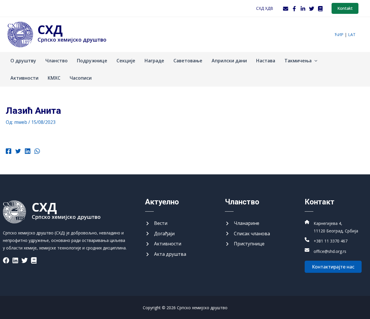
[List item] (6, 260)
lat (352, 34)
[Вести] (156, 223)
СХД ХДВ (264, 8)
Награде (154, 60)
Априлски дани (229, 60)
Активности (24, 78)
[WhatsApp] (37, 151)
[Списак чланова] (247, 234)
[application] (314, 60)
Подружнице (92, 60)
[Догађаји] (160, 234)
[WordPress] (320, 8)
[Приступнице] (244, 244)
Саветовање (187, 60)
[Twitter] (311, 8)
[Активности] (163, 244)
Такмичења (298, 60)
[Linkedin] (27, 151)
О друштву (23, 60)
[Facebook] (294, 8)
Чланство (56, 60)
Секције (125, 60)
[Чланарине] (242, 223)
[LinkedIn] (303, 8)
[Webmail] (285, 8)
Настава (265, 60)
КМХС (54, 78)
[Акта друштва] (165, 254)
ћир (338, 34)
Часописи (81, 78)
